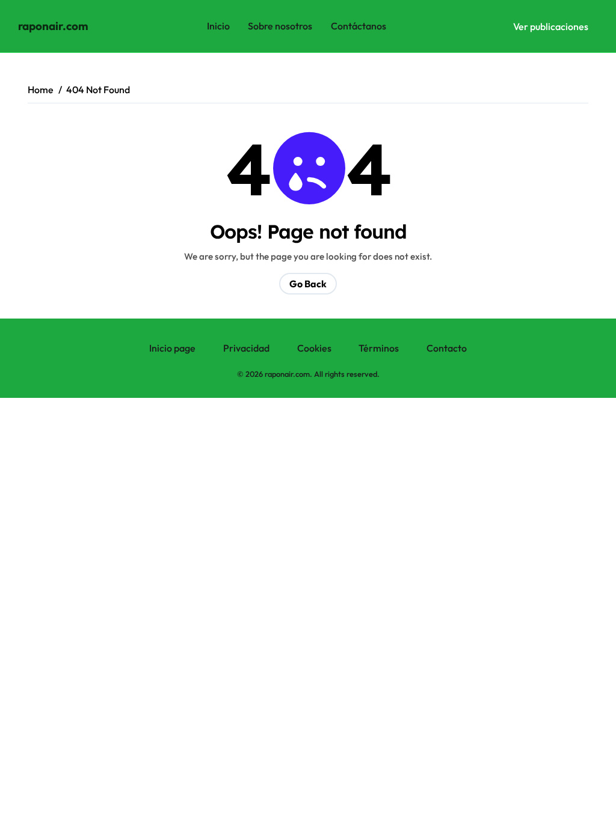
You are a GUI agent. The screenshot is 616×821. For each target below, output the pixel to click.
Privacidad (246, 348)
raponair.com (53, 26)
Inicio (218, 26)
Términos (379, 348)
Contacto (447, 348)
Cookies (314, 348)
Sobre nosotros (280, 26)
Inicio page (172, 348)
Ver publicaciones (550, 26)
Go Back (308, 284)
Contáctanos (358, 26)
